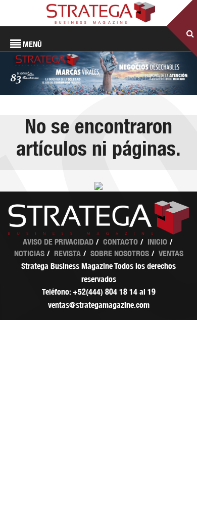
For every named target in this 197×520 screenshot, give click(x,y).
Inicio (157, 242)
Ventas (171, 253)
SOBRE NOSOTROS (119, 253)
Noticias (29, 253)
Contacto (120, 242)
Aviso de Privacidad (58, 242)
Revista (67, 253)
